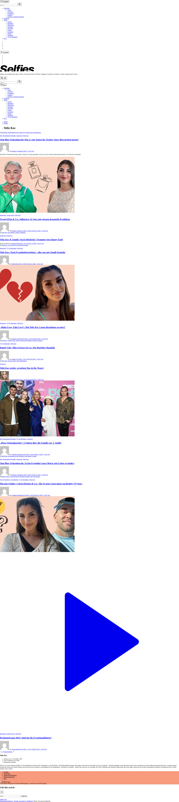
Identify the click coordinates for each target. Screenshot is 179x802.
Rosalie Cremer (16, 151)
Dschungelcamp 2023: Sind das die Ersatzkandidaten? (26, 738)
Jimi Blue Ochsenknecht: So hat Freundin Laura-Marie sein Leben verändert (37, 463)
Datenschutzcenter (9, 777)
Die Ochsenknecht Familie (8, 135)
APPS (5, 20)
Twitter (9, 33)
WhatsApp (10, 25)
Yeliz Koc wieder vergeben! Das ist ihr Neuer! (22, 368)
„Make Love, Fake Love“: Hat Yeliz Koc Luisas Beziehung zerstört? (32, 327)
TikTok (9, 22)
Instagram (10, 23)
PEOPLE (6, 18)
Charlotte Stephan (17, 454)
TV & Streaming (12, 37)
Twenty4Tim (10, 215)
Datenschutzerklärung (10, 775)
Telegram (10, 35)
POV (5, 38)
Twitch (9, 30)
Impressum (7, 773)
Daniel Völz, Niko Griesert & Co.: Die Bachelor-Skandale (27, 347)
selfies (13, 264)
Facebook (10, 32)
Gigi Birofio (14, 480)
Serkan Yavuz (11, 734)
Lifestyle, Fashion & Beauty (15, 17)
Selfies (6, 122)
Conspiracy (10, 13)
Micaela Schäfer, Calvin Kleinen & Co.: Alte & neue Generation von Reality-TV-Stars (41, 483)
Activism (10, 12)
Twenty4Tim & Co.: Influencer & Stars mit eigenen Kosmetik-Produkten (35, 219)
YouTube (10, 28)
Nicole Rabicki (16, 749)
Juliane (14, 243)
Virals (9, 10)
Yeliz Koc (26, 135)
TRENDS (7, 8)
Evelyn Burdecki (5, 480)
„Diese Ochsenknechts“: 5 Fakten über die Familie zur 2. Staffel (30, 443)
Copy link (24, 796)
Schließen (5, 1)
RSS (5, 778)
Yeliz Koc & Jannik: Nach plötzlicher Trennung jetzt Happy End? (31, 239)
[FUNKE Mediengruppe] (5, 782)
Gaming (9, 15)
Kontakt (6, 772)
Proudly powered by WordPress (23, 801)
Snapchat (10, 27)
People (6, 123)
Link (1, 796)
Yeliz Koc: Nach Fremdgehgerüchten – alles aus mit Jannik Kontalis (32, 252)
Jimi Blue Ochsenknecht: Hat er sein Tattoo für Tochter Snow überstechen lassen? (39, 139)
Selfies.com (3, 799)
